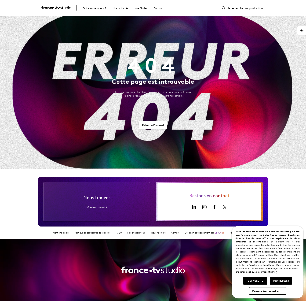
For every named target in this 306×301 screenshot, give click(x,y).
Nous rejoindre (158, 232)
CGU (119, 232)
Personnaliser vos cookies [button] (265, 290)
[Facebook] (214, 207)
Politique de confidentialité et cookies (93, 232)
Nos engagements (136, 232)
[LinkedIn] (194, 207)
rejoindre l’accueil (134, 95)
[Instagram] (204, 207)
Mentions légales (61, 232)
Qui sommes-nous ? (94, 8)
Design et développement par (204, 232)
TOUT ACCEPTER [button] (255, 280)
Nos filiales (141, 8)
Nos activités (120, 8)
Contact (159, 8)
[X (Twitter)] (224, 207)
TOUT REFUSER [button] (281, 280)
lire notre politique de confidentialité (256, 271)
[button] (301, 30)
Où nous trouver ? (96, 207)
